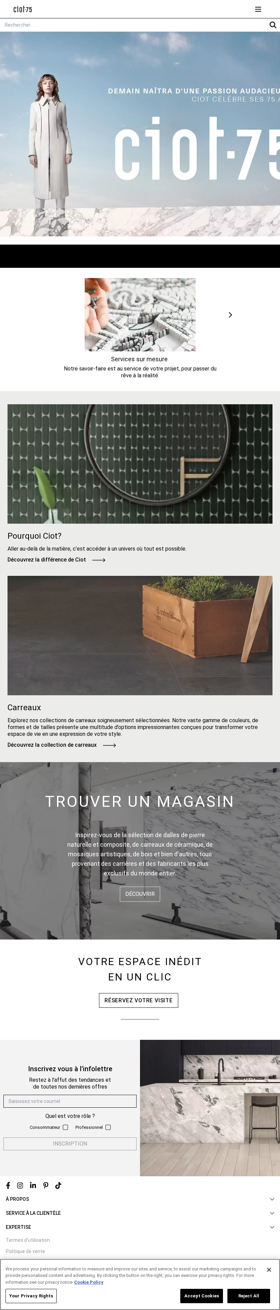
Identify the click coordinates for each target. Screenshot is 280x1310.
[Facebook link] (8, 1185)
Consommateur (45, 1127)
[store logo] (23, 9)
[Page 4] (155, 223)
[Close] (269, 1269)
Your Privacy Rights (31, 1295)
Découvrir (140, 894)
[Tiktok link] (58, 1185)
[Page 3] (145, 223)
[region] (140, 1284)
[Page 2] (135, 223)
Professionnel (89, 1127)
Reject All (248, 1295)
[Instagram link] (20, 1185)
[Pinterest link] (45, 1185)
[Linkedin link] (33, 1185)
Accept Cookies (201, 1295)
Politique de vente (25, 1251)
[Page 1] (125, 223)
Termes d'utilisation (28, 1240)
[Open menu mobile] (258, 9)
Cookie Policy (88, 1282)
